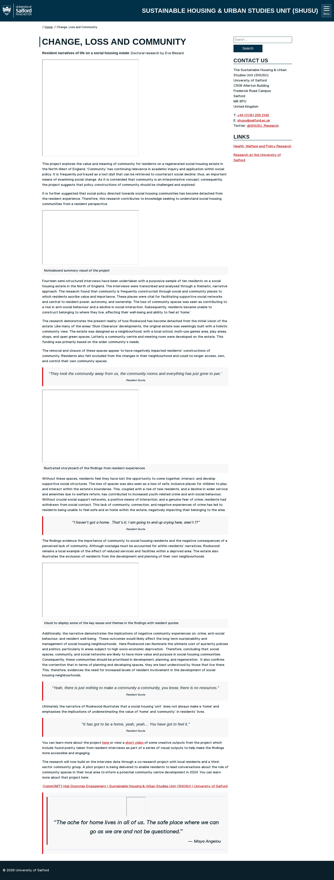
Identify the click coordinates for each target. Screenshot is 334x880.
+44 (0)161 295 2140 (253, 115)
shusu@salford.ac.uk (253, 120)
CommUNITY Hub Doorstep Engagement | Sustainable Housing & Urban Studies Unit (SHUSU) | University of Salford (135, 786)
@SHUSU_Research (263, 126)
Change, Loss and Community (77, 27)
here (106, 742)
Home (49, 27)
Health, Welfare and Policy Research (262, 146)
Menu (326, 13)
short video (134, 742)
